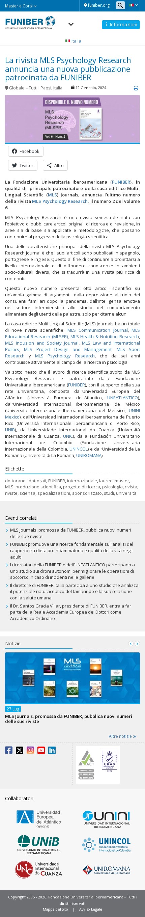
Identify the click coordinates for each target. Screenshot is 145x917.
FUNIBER (76, 385)
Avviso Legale (90, 909)
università (126, 493)
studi (109, 493)
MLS (9, 487)
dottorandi (16, 481)
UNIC (68, 436)
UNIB (10, 430)
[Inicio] (30, 21)
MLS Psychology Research (62, 356)
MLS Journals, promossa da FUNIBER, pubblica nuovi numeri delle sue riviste (68, 718)
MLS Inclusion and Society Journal (42, 343)
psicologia (112, 487)
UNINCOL (78, 449)
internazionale (82, 481)
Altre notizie (121, 736)
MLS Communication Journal (97, 330)
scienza (27, 493)
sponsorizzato (87, 493)
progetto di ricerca (81, 487)
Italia (57, 88)
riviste (11, 493)
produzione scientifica (38, 487)
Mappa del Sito (55, 909)
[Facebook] (8, 752)
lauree (106, 481)
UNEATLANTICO (122, 398)
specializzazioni (53, 493)
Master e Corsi (19, 6)
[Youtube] (41, 752)
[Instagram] (30, 752)
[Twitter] (19, 752)
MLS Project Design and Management (66, 349)
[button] (133, 5)
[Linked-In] (52, 752)
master (122, 481)
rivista (131, 487)
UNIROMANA (89, 455)
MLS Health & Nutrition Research (104, 336)
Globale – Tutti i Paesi (30, 88)
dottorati (37, 481)
